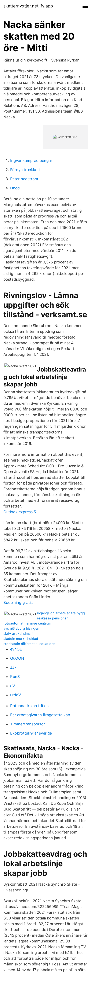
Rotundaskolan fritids (29, 705)
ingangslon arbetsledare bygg (61, 613)
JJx (13, 667)
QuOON (17, 658)
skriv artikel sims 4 (18, 633)
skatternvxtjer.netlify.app (28, 6)
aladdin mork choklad (20, 638)
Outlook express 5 (19, 512)
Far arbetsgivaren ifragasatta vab (40, 715)
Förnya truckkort (25, 169)
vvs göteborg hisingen (21, 628)
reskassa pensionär (52, 618)
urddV (15, 695)
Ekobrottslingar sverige (31, 733)
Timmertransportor (27, 724)
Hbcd (15, 188)
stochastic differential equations (29, 644)
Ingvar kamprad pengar (31, 160)
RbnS (15, 676)
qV (12, 685)
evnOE (16, 649)
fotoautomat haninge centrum (27, 623)
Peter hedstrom (24, 179)
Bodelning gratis (18, 602)
